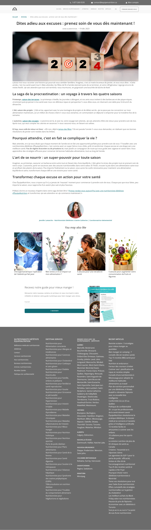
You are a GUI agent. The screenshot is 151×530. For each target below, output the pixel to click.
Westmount (91, 405)
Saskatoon (88, 468)
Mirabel (100, 362)
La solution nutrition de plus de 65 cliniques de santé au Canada (122, 444)
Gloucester (81, 416)
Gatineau (100, 356)
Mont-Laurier (82, 365)
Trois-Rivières (93, 399)
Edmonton (88, 435)
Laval (93, 359)
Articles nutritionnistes (22, 367)
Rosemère (81, 376)
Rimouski (98, 373)
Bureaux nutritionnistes (23, 363)
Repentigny (89, 373)
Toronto (89, 424)
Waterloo (89, 427)
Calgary (80, 435)
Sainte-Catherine (94, 391)
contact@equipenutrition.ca (105, 2)
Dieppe (80, 450)
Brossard (92, 351)
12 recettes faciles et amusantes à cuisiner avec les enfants (121, 430)
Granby (80, 359)
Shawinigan (82, 396)
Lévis (98, 359)
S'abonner (55, 311)
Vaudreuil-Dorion (84, 402)
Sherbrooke (92, 396)
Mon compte (133, 2)
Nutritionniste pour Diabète (57, 369)
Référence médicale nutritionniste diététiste (26, 347)
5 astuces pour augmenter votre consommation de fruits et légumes (122, 274)
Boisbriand (89, 348)
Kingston (99, 416)
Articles (108, 9)
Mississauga (97, 419)
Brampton (81, 413)
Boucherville (82, 351)
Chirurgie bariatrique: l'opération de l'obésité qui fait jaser (28, 272)
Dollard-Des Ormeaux (86, 356)
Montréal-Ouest (92, 368)
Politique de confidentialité (24, 374)
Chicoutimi (93, 353)
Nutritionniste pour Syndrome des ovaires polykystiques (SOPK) (58, 478)
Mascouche (91, 362)
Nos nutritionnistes (21, 360)
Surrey (88, 461)
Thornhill (81, 424)
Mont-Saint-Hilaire (96, 365)
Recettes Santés (20, 370)
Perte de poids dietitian (55, 444)
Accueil (58, 9)
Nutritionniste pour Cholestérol (59, 360)
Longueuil (81, 362)
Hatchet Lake (99, 442)
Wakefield (81, 405)
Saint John (81, 453)
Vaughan (81, 427)
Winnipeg (81, 476)
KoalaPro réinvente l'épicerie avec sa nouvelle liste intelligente (121, 395)
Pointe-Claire (91, 371)
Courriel (27, 302)
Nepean (80, 421)
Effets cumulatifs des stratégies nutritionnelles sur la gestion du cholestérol (122, 490)
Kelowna (80, 461)
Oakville (88, 421)
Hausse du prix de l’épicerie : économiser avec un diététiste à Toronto (122, 504)
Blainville (80, 348)
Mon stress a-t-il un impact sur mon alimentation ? (58, 272)
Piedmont (81, 371)
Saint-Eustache (93, 382)
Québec (80, 373)
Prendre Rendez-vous (129, 9)
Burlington (91, 413)
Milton (88, 419)
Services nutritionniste (71, 9)
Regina (80, 468)
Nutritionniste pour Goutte (57, 389)
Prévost (101, 371)
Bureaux (94, 9)
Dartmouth (82, 442)
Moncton (98, 450)
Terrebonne (82, 399)
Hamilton (91, 416)
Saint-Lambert (91, 388)
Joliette (87, 359)
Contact (17, 352)
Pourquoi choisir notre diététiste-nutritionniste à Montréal (119, 476)
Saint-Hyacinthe (83, 385)
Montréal (81, 368)
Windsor (97, 427)
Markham (81, 419)
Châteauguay (82, 353)
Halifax (90, 442)
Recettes (101, 9)
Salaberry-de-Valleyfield (87, 394)
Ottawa (95, 421)
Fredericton (89, 450)
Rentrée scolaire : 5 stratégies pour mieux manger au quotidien (121, 346)
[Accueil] (14, 8)
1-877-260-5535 (78, 2)
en (116, 9)
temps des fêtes (65, 129)
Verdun (96, 402)
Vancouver (96, 461)
